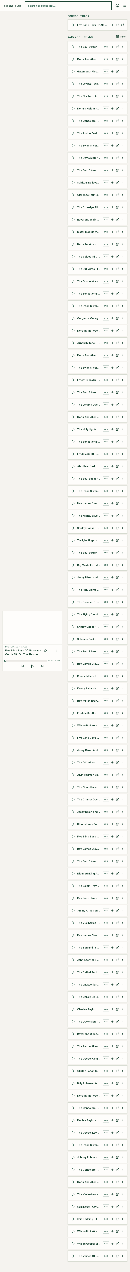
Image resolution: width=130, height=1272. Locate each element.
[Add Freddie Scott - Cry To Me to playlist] (112, 454)
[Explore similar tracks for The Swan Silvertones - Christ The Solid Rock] (122, 491)
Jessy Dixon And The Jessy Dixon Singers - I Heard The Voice (90, 750)
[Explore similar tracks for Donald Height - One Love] (122, 108)
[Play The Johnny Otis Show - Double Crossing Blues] (73, 404)
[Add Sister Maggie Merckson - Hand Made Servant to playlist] (112, 232)
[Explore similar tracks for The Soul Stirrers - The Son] (122, 392)
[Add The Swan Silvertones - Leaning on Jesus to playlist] (112, 1145)
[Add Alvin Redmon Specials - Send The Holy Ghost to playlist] (112, 774)
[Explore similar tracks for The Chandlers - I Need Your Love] (122, 787)
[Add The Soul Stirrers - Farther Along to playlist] (112, 46)
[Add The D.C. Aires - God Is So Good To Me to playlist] (112, 762)
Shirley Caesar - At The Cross (90, 528)
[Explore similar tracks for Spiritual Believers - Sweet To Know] (122, 182)
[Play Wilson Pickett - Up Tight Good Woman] (73, 725)
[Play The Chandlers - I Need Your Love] (73, 787)
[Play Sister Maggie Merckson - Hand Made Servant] (73, 232)
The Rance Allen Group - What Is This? (90, 1046)
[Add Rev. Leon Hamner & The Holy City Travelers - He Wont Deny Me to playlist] (112, 898)
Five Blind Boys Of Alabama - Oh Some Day (90, 737)
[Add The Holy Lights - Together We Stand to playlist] (112, 429)
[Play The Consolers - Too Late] (73, 1108)
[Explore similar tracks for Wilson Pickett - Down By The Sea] (122, 1231)
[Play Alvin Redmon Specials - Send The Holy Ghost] (73, 775)
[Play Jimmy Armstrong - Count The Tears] (73, 910)
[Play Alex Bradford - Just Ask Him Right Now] (73, 466)
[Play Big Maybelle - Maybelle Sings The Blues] (73, 565)
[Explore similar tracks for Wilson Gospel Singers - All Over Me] (122, 1243)
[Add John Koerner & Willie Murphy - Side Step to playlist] (112, 960)
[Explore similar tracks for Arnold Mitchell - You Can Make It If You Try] (122, 343)
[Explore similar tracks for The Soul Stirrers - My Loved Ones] (122, 170)
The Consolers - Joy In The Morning (90, 1169)
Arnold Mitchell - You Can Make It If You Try (90, 343)
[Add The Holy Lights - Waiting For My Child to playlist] (112, 589)
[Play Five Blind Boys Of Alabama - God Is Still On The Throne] (73, 25)
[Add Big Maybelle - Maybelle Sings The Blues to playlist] (112, 565)
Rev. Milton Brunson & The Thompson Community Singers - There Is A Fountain (90, 700)
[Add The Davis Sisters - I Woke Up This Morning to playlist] (112, 157)
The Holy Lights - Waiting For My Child (90, 589)
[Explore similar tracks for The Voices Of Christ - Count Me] (122, 256)
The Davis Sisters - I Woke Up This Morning (90, 157)
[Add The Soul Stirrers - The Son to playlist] (112, 392)
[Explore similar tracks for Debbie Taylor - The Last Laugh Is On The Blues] (122, 1120)
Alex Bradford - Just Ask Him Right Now (90, 466)
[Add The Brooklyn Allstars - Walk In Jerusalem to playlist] (112, 207)
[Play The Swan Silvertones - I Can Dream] (73, 306)
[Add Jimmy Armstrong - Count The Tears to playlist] (112, 910)
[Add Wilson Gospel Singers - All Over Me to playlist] (112, 1243)
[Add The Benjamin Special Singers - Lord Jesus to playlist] (112, 947)
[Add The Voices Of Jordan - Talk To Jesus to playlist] (112, 1256)
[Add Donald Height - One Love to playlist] (112, 108)
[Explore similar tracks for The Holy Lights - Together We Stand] (122, 429)
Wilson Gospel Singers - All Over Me (90, 1243)
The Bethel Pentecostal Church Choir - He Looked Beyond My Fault (90, 972)
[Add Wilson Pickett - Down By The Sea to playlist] (112, 1231)
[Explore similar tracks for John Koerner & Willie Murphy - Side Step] (122, 960)
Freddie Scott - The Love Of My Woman (90, 713)
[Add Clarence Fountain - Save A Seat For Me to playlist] (112, 195)
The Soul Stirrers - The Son (90, 392)
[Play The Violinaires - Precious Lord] (73, 1194)
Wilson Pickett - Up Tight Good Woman (90, 725)
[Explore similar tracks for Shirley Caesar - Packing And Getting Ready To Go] (122, 626)
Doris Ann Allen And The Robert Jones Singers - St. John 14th (90, 1182)
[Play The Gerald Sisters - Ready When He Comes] (73, 997)
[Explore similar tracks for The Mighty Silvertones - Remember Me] (122, 515)
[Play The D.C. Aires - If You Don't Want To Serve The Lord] (73, 269)
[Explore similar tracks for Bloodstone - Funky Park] (122, 824)
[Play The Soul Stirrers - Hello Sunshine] (73, 651)
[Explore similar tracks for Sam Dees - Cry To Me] (122, 1206)
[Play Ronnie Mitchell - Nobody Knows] (73, 676)
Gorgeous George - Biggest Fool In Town (90, 318)
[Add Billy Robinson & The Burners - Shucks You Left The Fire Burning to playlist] (112, 1083)
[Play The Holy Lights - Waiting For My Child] (73, 590)
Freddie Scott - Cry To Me (90, 454)
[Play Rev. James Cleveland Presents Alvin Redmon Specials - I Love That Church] (73, 849)
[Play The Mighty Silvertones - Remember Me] (73, 515)
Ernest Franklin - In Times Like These (90, 380)
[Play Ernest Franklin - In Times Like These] (73, 380)
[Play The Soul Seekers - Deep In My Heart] (73, 478)
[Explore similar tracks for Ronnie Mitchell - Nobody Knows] (122, 676)
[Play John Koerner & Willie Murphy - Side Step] (73, 960)
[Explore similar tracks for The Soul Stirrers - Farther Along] (122, 46)
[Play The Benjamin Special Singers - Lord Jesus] (73, 947)
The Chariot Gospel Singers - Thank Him (90, 799)
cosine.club (12, 6)
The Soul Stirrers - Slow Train (90, 552)
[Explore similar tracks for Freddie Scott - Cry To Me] (122, 454)
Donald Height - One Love (90, 108)
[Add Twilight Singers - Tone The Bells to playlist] (112, 540)
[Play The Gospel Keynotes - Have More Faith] (73, 1132)
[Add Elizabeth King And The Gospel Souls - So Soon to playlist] (112, 873)
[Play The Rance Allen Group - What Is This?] (73, 1046)
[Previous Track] (23, 666)
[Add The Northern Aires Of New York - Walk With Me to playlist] (112, 96)
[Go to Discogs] (117, 25)
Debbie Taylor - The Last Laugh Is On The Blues (90, 1120)
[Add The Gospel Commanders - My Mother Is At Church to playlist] (112, 1058)
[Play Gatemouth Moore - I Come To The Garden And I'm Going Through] (73, 71)
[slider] (26, 661)
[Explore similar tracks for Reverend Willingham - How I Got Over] (122, 219)
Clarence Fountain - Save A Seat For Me (90, 194)
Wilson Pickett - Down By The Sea (90, 1231)
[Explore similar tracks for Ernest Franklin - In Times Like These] (122, 380)
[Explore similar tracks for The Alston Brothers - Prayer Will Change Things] (122, 133)
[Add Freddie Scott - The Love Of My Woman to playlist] (112, 713)
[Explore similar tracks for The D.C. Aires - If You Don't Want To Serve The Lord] (122, 269)
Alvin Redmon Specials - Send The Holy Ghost (90, 774)
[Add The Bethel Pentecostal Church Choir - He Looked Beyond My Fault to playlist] (112, 972)
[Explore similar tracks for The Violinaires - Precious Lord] (122, 1194)
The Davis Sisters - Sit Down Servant (90, 1021)
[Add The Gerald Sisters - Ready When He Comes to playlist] (112, 997)
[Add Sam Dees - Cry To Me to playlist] (112, 1206)
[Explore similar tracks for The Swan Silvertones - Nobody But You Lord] (122, 367)
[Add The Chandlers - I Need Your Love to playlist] (112, 787)
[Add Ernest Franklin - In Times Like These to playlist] (112, 380)
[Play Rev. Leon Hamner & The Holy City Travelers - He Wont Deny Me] (73, 898)
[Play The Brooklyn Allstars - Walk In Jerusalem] (73, 207)
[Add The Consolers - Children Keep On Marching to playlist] (112, 120)
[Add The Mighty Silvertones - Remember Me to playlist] (112, 515)
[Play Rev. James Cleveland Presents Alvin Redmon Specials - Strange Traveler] (73, 503)
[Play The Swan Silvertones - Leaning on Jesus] (73, 1145)
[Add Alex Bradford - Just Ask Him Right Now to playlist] (112, 466)
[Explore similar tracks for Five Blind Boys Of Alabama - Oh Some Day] (122, 737)
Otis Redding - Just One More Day (90, 1219)
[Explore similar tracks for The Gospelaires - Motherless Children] (122, 281)
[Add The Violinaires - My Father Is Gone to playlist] (112, 922)
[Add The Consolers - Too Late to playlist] (112, 1108)
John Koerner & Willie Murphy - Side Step (90, 959)
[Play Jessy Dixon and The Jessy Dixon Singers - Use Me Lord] (73, 812)
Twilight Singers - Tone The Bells (90, 540)
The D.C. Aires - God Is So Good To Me (90, 762)
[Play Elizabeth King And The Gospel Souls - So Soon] (73, 873)
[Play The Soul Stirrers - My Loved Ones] (73, 170)
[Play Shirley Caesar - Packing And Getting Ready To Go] (73, 627)
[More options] (57, 651)
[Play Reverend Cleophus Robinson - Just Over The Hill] (73, 1034)
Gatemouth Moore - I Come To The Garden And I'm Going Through (90, 71)
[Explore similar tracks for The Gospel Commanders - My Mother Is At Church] (122, 1058)
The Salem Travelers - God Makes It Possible (90, 885)
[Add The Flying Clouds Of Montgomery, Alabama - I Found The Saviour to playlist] (112, 614)
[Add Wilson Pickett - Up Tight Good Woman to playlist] (112, 725)
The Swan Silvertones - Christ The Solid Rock (90, 491)
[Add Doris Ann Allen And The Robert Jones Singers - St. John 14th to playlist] (112, 1182)
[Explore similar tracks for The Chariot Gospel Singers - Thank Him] (122, 799)
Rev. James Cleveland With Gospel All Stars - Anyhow (90, 663)
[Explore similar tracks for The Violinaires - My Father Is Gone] (122, 922)
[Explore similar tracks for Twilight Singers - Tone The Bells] (122, 540)
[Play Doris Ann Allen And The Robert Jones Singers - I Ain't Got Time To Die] (73, 417)
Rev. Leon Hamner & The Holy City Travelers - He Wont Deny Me (90, 898)
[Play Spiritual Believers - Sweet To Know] (73, 182)
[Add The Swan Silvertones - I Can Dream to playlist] (112, 306)
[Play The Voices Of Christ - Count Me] (73, 256)
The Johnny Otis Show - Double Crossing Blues (90, 404)
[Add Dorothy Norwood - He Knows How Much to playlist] (112, 1095)
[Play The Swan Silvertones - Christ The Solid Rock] (73, 491)
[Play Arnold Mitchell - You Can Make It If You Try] (73, 343)
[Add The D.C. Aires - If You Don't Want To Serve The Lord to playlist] (112, 269)
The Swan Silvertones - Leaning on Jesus (90, 1145)
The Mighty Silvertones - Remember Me (90, 515)
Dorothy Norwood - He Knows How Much (90, 1095)
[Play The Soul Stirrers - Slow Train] (73, 553)
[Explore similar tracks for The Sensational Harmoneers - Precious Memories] (122, 293)
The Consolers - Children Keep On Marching (90, 120)
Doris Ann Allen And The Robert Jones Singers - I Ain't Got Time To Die (90, 417)
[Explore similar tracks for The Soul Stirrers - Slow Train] (122, 552)
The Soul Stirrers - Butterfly (90, 861)
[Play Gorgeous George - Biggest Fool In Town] (73, 318)
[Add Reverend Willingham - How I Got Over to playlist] (112, 219)
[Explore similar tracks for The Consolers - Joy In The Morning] (122, 1169)
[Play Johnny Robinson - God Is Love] (73, 1157)
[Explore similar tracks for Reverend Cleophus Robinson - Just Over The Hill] (122, 1034)
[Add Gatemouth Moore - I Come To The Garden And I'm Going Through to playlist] (112, 71)
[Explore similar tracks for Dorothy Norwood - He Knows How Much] (122, 1095)
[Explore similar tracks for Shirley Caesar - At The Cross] (122, 528)
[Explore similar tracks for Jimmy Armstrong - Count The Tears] (122, 910)
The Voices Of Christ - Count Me (90, 256)
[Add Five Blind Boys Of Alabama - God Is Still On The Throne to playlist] (112, 25)
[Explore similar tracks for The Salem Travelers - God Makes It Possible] (122, 885)
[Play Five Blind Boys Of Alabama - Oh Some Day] (73, 738)
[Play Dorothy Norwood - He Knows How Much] (73, 1095)
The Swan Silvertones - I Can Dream (90, 306)
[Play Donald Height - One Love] (73, 108)
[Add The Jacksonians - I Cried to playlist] (112, 984)
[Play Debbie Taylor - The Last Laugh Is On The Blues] (73, 1120)
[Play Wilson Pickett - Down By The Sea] (73, 1231)
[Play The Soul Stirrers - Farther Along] (73, 47)
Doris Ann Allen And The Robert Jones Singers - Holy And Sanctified (90, 355)
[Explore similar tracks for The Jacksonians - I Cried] (122, 984)
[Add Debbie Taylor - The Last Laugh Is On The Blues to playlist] (112, 1120)
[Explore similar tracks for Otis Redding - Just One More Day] (122, 1219)
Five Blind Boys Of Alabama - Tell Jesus (90, 836)
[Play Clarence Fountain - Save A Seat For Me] (73, 195)
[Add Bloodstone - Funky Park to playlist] (112, 824)
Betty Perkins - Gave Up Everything (90, 244)
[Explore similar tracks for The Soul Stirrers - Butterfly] (122, 861)
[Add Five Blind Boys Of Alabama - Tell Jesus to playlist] (112, 836)
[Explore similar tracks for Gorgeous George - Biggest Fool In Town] (122, 318)
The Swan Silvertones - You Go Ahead (90, 145)
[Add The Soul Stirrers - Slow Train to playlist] (112, 552)
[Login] (117, 6)
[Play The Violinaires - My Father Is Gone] (73, 923)
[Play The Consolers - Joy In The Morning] (73, 1169)
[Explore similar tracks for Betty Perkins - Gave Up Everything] (122, 244)
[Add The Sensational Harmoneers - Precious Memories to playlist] (112, 293)
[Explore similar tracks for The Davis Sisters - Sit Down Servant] (122, 1021)
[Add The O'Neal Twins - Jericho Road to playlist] (112, 83)
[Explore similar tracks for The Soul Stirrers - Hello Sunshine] (122, 651)
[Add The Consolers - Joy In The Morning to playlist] (112, 1169)
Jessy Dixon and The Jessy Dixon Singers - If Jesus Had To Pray (90, 577)
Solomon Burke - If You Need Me (90, 639)
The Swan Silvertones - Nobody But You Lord (90, 367)
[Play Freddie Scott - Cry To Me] (73, 454)
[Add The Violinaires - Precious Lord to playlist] (112, 1194)
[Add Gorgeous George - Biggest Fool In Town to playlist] (112, 318)
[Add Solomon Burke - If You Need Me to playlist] (112, 639)
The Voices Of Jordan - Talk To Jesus (90, 1256)
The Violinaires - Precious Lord (90, 1194)
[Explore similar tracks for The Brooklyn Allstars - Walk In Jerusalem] (122, 207)
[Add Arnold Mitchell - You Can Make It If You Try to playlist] (112, 343)
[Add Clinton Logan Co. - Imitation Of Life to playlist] (112, 1071)
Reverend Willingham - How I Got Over (90, 219)
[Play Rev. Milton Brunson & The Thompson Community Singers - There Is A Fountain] (73, 701)
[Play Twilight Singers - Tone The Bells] (73, 540)
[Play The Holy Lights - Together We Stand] (73, 429)
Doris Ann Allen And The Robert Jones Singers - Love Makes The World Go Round (90, 59)
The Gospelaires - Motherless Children (90, 281)
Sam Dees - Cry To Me (90, 1206)
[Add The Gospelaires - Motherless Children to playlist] (112, 281)
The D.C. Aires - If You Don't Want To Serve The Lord (90, 269)
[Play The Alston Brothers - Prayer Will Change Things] (73, 133)
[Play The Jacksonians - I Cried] (73, 984)
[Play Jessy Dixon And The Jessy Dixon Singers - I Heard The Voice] (73, 750)
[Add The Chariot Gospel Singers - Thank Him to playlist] (112, 799)
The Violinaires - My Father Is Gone (90, 922)
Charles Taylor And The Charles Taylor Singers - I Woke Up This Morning (90, 1009)
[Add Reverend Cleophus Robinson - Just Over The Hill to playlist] (112, 1034)
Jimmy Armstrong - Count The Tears (90, 910)
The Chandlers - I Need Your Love (90, 787)
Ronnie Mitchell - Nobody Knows (90, 676)
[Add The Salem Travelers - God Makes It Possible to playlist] (112, 885)
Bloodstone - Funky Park (90, 824)
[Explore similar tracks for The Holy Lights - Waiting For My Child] (122, 589)
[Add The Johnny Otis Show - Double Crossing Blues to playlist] (112, 404)
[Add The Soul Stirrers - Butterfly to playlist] (112, 861)
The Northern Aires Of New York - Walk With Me (90, 96)
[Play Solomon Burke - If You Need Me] (73, 639)
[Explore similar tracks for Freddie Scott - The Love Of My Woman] (122, 713)
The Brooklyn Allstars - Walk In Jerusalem (90, 207)
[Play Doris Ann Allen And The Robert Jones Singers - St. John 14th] (73, 1182)
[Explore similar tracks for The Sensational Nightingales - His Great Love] (122, 441)
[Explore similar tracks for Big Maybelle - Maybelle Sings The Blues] (122, 565)
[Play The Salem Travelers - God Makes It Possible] (73, 886)
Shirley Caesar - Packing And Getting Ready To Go (90, 626)
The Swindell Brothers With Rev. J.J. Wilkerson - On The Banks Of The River (90, 602)
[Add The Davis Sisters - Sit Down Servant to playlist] (112, 1021)
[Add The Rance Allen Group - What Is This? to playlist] (112, 1046)
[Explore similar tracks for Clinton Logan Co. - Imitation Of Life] (122, 1071)
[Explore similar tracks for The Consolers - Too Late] (122, 1108)
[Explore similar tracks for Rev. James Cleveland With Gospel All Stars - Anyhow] (122, 663)
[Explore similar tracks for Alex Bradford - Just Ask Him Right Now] (122, 466)
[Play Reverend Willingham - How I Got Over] (73, 219)
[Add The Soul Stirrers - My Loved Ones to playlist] (112, 170)
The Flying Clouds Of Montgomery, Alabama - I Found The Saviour (90, 614)
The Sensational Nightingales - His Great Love (90, 441)
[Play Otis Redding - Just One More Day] (73, 1219)
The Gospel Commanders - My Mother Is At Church (90, 1058)
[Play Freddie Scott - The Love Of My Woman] (73, 713)
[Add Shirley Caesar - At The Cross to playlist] (112, 528)
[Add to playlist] (51, 651)
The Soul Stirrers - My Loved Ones (90, 170)
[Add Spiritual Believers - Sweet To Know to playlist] (112, 182)
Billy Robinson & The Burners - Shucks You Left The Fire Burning (90, 1083)
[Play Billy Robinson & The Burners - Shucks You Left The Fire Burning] (73, 1083)
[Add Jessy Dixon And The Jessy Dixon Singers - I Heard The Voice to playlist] (112, 750)
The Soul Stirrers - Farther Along (90, 46)
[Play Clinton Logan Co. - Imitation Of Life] (73, 1071)
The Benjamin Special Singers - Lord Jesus (90, 947)
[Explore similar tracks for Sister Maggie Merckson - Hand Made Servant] (122, 232)
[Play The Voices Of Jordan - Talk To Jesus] (73, 1256)
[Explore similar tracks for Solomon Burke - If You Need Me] (122, 639)
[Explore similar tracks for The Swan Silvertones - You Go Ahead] (122, 145)
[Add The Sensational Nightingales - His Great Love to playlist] (112, 441)
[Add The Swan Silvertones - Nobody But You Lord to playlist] (112, 367)
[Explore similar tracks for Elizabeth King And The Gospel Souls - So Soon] (122, 873)
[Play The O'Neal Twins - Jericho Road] (73, 84)
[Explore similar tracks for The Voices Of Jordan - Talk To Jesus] (122, 1256)
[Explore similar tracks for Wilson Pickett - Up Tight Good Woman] (122, 725)
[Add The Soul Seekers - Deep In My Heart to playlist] (112, 478)
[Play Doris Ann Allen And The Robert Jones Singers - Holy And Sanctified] (73, 355)
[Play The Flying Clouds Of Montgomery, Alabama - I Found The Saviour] (73, 614)
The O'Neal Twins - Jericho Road (90, 83)
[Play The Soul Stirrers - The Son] (73, 392)
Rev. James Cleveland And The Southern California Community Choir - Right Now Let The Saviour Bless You (90, 935)
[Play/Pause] (32, 666)
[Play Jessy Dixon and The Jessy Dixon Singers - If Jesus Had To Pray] (73, 577)
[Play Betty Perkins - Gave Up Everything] (73, 244)
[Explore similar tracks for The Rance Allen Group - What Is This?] (122, 1046)
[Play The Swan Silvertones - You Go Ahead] (73, 145)
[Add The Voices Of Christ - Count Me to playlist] (112, 256)
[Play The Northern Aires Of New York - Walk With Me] (73, 96)
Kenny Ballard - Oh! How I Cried (90, 688)
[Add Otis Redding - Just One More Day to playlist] (112, 1219)
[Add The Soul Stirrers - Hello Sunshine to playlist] (112, 651)
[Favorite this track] (45, 651)
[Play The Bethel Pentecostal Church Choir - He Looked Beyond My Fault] (73, 972)
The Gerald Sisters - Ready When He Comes (90, 996)
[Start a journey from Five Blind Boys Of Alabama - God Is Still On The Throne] (122, 25)
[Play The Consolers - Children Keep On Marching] (73, 121)
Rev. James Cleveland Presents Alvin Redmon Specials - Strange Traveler (90, 503)
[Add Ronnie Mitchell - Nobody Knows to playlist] (112, 676)
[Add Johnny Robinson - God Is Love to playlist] (112, 1157)
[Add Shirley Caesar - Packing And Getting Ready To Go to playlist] (112, 626)
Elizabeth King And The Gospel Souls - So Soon (90, 873)
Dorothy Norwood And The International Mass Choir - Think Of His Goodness (90, 330)
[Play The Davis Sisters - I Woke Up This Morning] (73, 158)
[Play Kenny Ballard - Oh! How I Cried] (73, 688)
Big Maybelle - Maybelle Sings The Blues (90, 565)
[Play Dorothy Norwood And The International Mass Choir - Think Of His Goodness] (73, 330)
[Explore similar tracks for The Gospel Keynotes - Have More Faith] (122, 1132)
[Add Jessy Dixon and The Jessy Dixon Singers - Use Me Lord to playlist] (112, 811)
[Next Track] (42, 666)
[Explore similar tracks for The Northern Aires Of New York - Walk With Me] (122, 96)
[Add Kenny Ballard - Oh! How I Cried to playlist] (112, 688)
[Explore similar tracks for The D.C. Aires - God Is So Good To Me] (122, 762)
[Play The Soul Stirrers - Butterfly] (73, 861)
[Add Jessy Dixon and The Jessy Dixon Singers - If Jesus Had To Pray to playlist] (112, 577)
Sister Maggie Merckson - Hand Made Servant (90, 231)
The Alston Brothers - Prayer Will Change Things (90, 133)
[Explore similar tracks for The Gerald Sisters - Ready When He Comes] (122, 997)
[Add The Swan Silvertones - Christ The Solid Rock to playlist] (112, 491)
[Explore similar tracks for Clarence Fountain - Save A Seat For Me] (122, 195)
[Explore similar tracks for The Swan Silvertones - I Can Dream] (122, 306)
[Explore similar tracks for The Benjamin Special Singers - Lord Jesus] (122, 947)
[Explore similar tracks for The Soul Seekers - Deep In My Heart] (122, 478)
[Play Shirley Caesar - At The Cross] (73, 528)
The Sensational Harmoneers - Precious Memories (90, 293)
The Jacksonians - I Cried (90, 984)
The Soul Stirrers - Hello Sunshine (90, 651)
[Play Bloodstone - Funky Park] (73, 824)
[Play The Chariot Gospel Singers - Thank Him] (73, 799)
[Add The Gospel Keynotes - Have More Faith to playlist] (112, 1132)
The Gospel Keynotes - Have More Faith (90, 1132)
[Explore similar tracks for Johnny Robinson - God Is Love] (122, 1157)
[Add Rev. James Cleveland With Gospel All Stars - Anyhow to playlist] (112, 663)
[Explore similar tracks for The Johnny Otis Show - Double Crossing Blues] (122, 404)
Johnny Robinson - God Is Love (90, 1157)
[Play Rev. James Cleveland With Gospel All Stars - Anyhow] (73, 664)
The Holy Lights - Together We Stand (90, 429)
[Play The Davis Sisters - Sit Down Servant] (73, 1021)
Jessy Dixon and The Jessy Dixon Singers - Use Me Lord (90, 811)
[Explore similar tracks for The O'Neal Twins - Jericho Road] (122, 83)
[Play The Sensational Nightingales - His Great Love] (73, 441)
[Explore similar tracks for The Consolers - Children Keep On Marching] (122, 120)
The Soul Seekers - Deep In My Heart (90, 478)
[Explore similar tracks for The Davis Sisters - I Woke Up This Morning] (122, 157)
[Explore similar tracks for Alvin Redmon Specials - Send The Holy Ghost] (122, 774)
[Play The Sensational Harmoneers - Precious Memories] (73, 293)
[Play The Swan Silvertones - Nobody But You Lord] (73, 367)
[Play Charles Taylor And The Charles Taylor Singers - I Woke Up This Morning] (73, 1009)
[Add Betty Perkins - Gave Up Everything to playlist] (112, 244)
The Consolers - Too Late (90, 1108)
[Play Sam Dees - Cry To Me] (73, 1206)
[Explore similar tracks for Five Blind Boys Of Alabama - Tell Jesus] (122, 836)
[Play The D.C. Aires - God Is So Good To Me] (73, 762)
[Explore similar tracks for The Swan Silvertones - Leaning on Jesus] (122, 1145)
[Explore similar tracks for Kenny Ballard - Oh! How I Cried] (122, 688)
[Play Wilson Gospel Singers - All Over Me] (73, 1243)
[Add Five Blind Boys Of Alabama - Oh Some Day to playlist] (112, 737)
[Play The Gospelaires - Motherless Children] (73, 281)
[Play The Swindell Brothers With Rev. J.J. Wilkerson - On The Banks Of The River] (73, 602)
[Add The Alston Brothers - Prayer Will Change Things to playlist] (112, 133)
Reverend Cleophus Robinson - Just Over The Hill (90, 1034)
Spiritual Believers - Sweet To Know (90, 182)
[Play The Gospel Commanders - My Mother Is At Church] (73, 1058)
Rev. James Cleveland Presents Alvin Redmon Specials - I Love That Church (90, 848)
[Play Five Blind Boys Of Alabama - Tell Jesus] (73, 836)
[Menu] (124, 6)
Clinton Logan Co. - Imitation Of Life (90, 1071)
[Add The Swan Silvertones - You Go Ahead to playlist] (112, 145)
